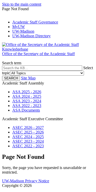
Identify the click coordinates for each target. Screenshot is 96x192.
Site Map (28, 78)
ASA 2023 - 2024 (26, 101)
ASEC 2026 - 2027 (28, 127)
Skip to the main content (21, 4)
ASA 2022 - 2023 (26, 105)
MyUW (18, 27)
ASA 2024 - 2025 (26, 96)
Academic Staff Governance (35, 22)
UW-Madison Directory (31, 36)
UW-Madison (23, 31)
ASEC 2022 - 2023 (28, 146)
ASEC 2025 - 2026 (28, 132)
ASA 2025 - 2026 (26, 92)
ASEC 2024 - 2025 (28, 137)
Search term (11, 63)
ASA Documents (26, 110)
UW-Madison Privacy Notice (25, 181)
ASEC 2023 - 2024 (28, 141)
